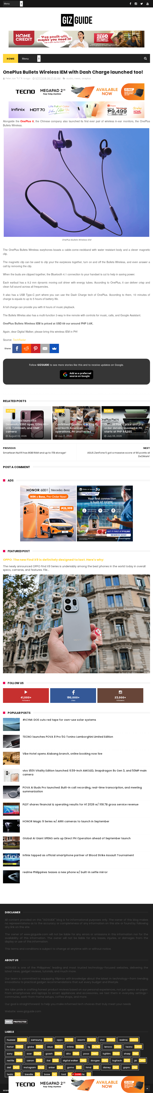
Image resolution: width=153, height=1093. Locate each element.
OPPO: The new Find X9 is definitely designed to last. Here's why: (53, 560)
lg (89, 1046)
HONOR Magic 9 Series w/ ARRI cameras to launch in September (66, 821)
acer (29, 1053)
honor (10, 1046)
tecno (129, 1046)
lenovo (108, 1046)
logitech (117, 1060)
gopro (126, 1067)
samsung (36, 1039)
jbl (135, 1060)
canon (30, 1060)
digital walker (70, 1060)
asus (50, 1046)
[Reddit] (26, 348)
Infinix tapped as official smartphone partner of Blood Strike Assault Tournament (78, 855)
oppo (60, 1039)
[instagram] (135, 3)
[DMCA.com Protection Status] (16, 1023)
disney (107, 1067)
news (77, 78)
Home (10, 58)
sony (10, 1053)
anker (52, 1067)
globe (30, 1046)
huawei (11, 1039)
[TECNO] (76, 1084)
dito (68, 1053)
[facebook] (130, 3)
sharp (127, 1053)
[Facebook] (17, 348)
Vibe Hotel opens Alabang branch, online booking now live (62, 754)
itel (48, 1060)
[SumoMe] (54, 348)
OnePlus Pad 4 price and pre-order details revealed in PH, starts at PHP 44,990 (124, 428)
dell (9, 1067)
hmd (88, 1067)
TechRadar (19, 340)
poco (86, 1053)
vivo (102, 1039)
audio (69, 78)
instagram (30, 1067)
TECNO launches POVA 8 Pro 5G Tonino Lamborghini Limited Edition (68, 737)
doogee (95, 1060)
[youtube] (147, 3)
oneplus (86, 78)
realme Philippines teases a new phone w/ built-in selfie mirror (65, 872)
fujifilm (107, 1053)
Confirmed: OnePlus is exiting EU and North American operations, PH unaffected (76, 428)
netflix (10, 1060)
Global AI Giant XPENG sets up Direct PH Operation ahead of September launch (77, 838)
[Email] (45, 348)
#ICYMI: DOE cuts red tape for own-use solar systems (59, 720)
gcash (49, 1053)
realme (123, 1039)
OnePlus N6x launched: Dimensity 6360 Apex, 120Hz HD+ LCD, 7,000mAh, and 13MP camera (27, 426)
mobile (10, 410)
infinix (70, 1046)
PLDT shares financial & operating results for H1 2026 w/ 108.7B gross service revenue (80, 804)
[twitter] (141, 3)
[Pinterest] (35, 348)
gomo (70, 1067)
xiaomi (81, 1039)
